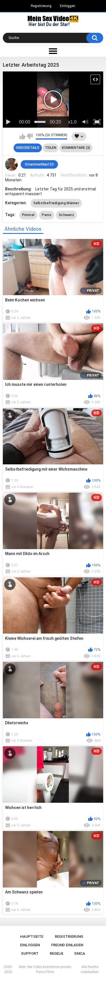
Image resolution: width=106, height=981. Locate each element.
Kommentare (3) (76, 148)
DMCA (79, 953)
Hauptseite (31, 936)
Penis (46, 215)
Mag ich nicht (30, 136)
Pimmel (28, 215)
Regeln (56, 953)
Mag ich (22, 136)
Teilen (50, 148)
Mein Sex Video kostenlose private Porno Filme (45, 969)
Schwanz (66, 215)
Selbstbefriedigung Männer (56, 203)
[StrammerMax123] (11, 164)
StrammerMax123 (39, 164)
